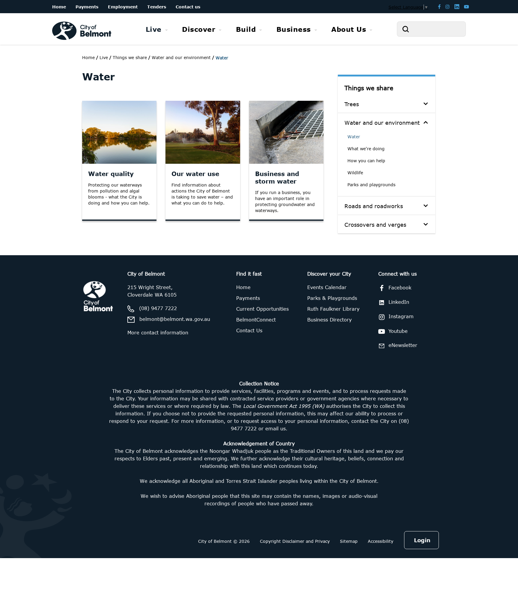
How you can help (366, 160)
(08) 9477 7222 (158, 308)
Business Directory (329, 319)
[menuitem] (157, 29)
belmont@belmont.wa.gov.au (174, 319)
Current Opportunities (262, 309)
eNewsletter (403, 345)
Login (422, 540)
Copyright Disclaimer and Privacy (295, 541)
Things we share (368, 87)
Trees (351, 104)
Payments (248, 298)
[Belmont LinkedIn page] (456, 6)
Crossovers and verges (375, 224)
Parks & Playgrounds (332, 298)
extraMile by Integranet (28, 259)
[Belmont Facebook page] (439, 6)
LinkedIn (399, 302)
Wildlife (355, 172)
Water (353, 136)
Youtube (398, 331)
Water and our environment (382, 122)
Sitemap (349, 541)
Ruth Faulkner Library (333, 309)
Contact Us (249, 330)
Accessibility (380, 541)
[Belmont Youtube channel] (466, 6)
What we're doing (366, 148)
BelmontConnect (256, 319)
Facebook (400, 287)
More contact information (157, 332)
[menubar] (259, 29)
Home (88, 57)
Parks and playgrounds (371, 184)
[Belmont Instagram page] (447, 6)
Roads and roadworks (373, 206)
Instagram (401, 316)
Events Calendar (327, 287)
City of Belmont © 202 (222, 541)
